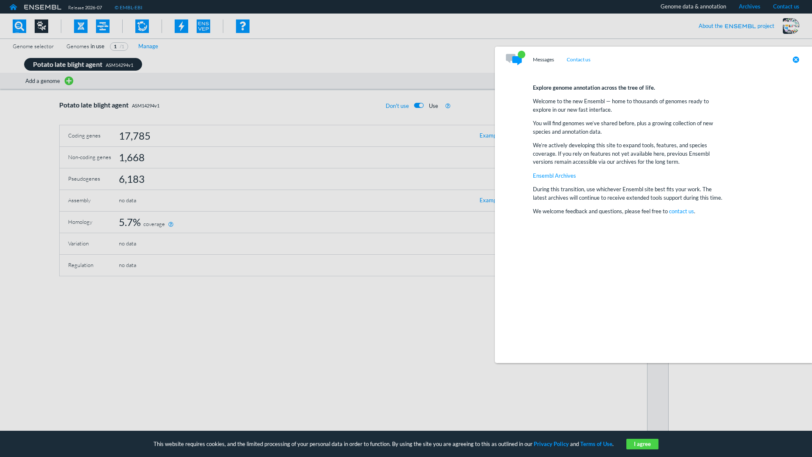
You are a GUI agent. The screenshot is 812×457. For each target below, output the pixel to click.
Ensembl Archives (554, 175)
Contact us (578, 59)
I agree (642, 443)
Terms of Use (596, 443)
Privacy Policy (551, 443)
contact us (681, 211)
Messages (543, 59)
